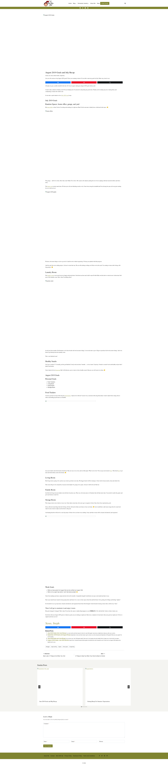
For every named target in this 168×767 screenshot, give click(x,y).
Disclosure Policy (77, 755)
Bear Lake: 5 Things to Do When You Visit (54, 655)
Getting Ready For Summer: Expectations (98, 701)
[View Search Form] (125, 3)
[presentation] (60, 683)
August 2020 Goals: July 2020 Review (58, 640)
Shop (98, 3)
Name (45, 741)
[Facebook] (80, 8)
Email (73, 741)
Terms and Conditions (89, 755)
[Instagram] (85, 8)
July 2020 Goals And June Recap (57, 633)
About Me (92, 3)
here (111, 470)
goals (59, 646)
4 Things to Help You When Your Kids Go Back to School (90, 655)
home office (50, 107)
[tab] (81, 706)
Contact (52, 755)
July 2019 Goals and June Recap (56, 638)
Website (101, 741)
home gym (49, 186)
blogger (48, 646)
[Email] (88, 8)
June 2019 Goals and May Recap (48, 701)
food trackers (68, 395)
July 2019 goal (65, 95)
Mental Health (56, 75)
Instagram (57, 370)
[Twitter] (83, 8)
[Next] (129, 686)
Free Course (104, 3)
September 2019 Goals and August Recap (59, 635)
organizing (71, 646)
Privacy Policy (68, 755)
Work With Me (59, 755)
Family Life (47, 75)
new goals (65, 646)
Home (70, 3)
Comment (46, 723)
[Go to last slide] (39, 686)
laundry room (50, 275)
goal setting (54, 646)
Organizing (62, 75)
